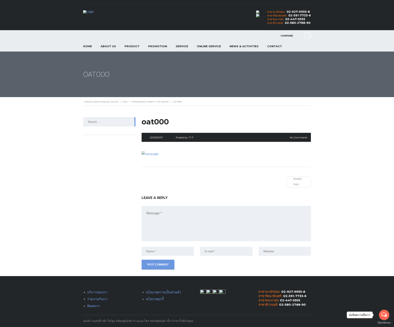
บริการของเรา (97, 292)
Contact (274, 46)
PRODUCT (132, 46)
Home (87, 46)
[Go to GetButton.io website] (384, 322)
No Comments (298, 137)
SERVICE (182, 46)
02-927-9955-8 (298, 12)
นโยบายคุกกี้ (155, 299)
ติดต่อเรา (93, 306)
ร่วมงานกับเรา (97, 299)
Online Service (209, 46)
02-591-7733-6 (299, 15)
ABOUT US (108, 46)
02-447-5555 (295, 19)
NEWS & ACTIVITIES (244, 46)
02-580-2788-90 (297, 23)
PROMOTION (157, 46)
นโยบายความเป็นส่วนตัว (163, 292)
